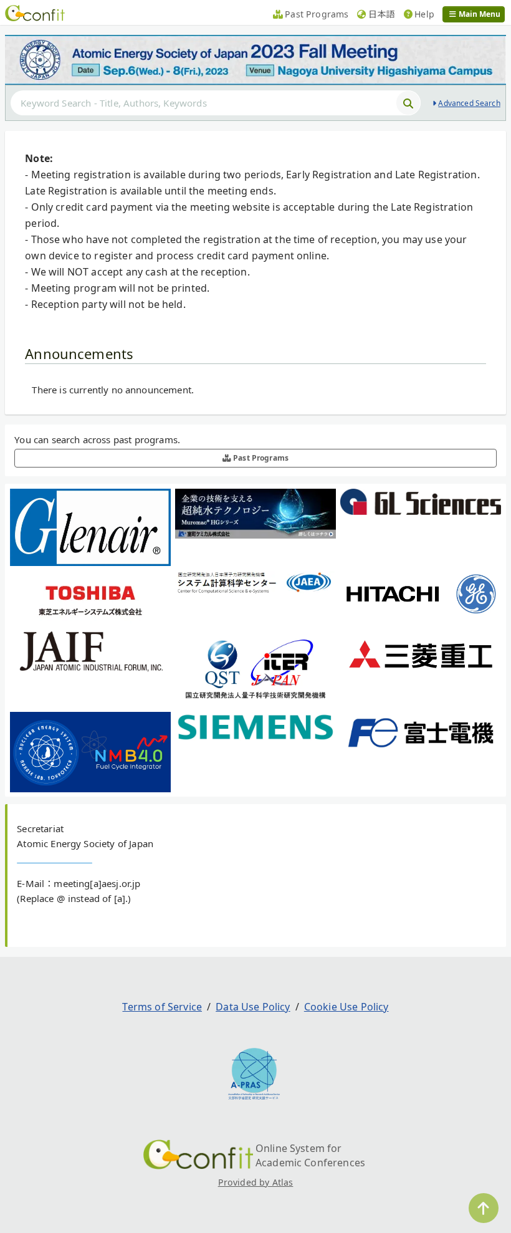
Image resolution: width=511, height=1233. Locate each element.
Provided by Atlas (256, 1182)
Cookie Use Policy (346, 1007)
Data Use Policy (253, 1007)
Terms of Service (162, 1007)
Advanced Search (469, 103)
